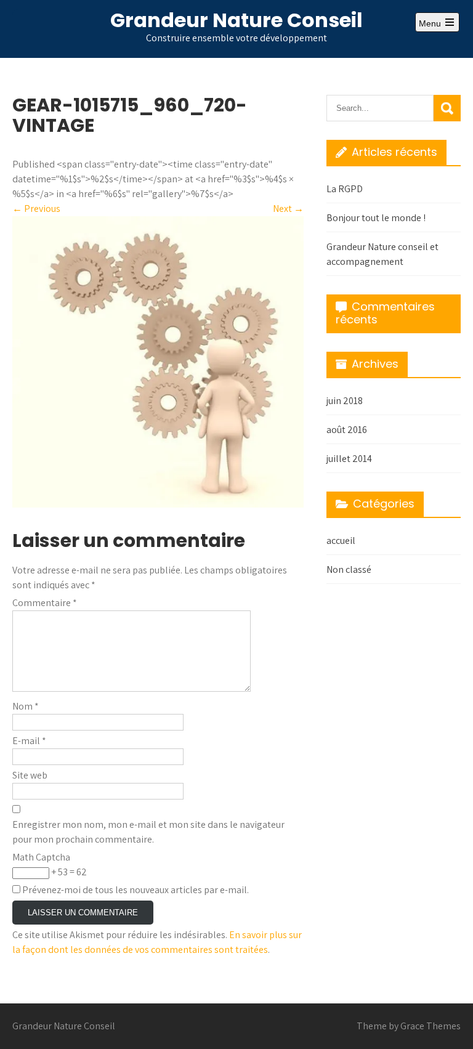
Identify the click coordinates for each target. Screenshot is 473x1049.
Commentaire (44, 602)
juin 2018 (344, 400)
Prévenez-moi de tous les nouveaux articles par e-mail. (135, 889)
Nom (25, 706)
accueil (340, 540)
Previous (36, 208)
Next (288, 208)
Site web (29, 775)
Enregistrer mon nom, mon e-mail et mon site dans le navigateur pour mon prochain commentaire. (148, 832)
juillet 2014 (349, 458)
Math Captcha (41, 857)
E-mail (29, 740)
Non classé (348, 569)
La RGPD (344, 188)
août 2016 (346, 429)
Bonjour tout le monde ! (376, 217)
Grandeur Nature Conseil (236, 20)
